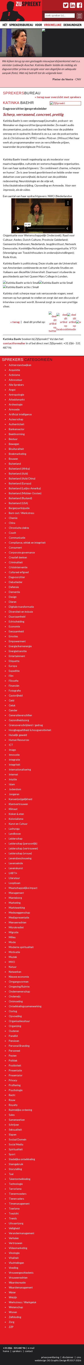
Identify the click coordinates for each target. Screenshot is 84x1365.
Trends (13, 1218)
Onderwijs (15, 996)
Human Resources (19, 739)
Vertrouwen (15, 1243)
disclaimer (67, 1357)
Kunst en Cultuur (18, 823)
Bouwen (13, 458)
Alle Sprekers (16, 384)
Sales (12, 1114)
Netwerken (15, 971)
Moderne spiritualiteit (21, 947)
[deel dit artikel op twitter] (52, 321)
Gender (13, 710)
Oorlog (13, 1011)
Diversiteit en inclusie (21, 611)
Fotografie (15, 690)
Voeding (13, 1267)
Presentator (15, 1075)
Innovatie (14, 754)
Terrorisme (15, 1188)
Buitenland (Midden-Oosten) (25, 493)
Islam (12, 784)
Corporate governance (22, 552)
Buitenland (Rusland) (20, 498)
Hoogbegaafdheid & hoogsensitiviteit (30, 730)
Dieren (12, 601)
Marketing (15, 902)
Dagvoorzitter (17, 577)
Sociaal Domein (17, 1139)
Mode (12, 942)
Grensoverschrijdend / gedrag (26, 725)
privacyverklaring (50, 1357)
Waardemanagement (21, 1287)
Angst (12, 389)
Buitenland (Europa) (20, 483)
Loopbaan (14, 883)
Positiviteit (15, 1065)
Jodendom (15, 789)
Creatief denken (18, 557)
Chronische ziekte (19, 527)
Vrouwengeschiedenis (21, 1272)
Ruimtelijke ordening (20, 1109)
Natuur (13, 966)
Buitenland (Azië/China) (22, 478)
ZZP (11, 1326)
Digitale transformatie (21, 606)
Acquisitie (14, 370)
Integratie (14, 759)
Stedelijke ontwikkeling (22, 1159)
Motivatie (14, 952)
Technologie (16, 1183)
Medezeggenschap (19, 912)
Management (16, 892)
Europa (13, 666)
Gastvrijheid (16, 695)
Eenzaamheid (16, 631)
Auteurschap (16, 419)
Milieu (12, 937)
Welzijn (13, 1297)
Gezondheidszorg (19, 720)
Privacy (13, 1080)
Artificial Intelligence (20, 414)
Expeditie (14, 670)
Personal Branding (19, 1045)
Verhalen (14, 1238)
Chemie (13, 518)
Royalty (13, 1105)
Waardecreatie (17, 1282)
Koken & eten (16, 813)
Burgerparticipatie (19, 508)
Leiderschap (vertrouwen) (23, 848)
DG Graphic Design (57, 1360)
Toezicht (14, 1213)
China (12, 522)
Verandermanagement (21, 1233)
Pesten (13, 1055)
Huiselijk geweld (18, 735)
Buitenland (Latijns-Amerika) (25, 488)
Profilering (15, 1085)
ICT (11, 744)
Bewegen (14, 444)
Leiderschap (15, 838)
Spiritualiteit (16, 1149)
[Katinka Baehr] (57, 103)
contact (29, 1351)
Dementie (14, 592)
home (6, 1351)
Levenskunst (16, 868)
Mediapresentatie (19, 917)
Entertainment (17, 656)
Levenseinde (16, 863)
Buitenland (15, 463)
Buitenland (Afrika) (19, 468)
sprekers (17, 1351)
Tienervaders (16, 1198)
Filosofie (13, 680)
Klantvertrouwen (18, 804)
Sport (12, 1154)
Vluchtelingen (16, 1262)
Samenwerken (17, 1119)
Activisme (14, 374)
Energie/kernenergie (20, 646)
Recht (12, 1095)
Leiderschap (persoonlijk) (23, 843)
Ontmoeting (16, 1001)
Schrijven (14, 1124)
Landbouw (15, 833)
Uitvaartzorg (16, 1223)
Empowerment (17, 641)
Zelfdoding (15, 1317)
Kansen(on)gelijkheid (20, 799)
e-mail (31, 1347)
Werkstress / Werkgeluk (22, 1302)
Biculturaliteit (16, 448)
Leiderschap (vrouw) (20, 853)
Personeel (14, 1050)
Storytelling (15, 1169)
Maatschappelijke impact (23, 887)
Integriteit (14, 764)
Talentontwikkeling (19, 1179)
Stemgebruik (16, 1164)
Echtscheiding (16, 621)
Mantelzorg (15, 897)
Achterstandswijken (20, 365)
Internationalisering (20, 769)
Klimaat (13, 809)
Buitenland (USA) (18, 503)
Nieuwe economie (19, 976)
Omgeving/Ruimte (19, 986)
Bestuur (13, 439)
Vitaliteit (14, 1257)
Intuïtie (13, 779)
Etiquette (14, 661)
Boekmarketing (17, 453)
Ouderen (14, 1031)
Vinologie (14, 1253)
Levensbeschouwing (20, 858)
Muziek (13, 957)
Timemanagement (19, 1203)
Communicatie (17, 537)
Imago (12, 749)
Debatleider (15, 582)
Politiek (13, 1060)
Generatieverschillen (20, 715)
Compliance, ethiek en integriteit (27, 542)
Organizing (15, 1026)
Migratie (13, 932)
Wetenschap (16, 1307)
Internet (13, 774)
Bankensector (16, 429)
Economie (14, 626)
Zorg (11, 1322)
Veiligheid (14, 1228)
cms (79, 1357)
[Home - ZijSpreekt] (21, 10)
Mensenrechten (17, 922)
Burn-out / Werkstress (21, 513)
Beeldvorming (17, 434)
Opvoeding (15, 1016)
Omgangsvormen (19, 981)
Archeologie (15, 404)
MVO (12, 961)
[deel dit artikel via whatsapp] (78, 321)
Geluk (12, 705)
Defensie (14, 587)
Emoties (13, 636)
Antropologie (16, 394)
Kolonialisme (16, 818)
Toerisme (14, 1208)
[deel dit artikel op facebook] (61, 321)
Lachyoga (14, 828)
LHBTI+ (13, 873)
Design (13, 596)
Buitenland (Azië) (18, 473)
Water (12, 1292)
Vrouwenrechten (18, 1277)
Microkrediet (16, 927)
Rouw (12, 1100)
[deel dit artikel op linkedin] (71, 321)
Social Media (16, 1144)
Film (11, 675)
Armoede (14, 409)
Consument (15, 547)
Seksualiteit (15, 1129)
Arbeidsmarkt (17, 399)
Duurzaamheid (17, 616)
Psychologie (15, 1090)
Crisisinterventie (18, 567)
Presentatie (15, 1070)
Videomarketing (18, 1248)
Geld (11, 700)
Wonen (13, 1312)
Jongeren (14, 794)
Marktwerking (17, 907)
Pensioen (14, 1040)
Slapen (12, 1134)
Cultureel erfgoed (19, 572)
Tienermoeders (17, 1193)
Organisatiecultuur (19, 1021)
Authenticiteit (16, 424)
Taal (11, 1174)
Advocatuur (15, 379)
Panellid (13, 1035)
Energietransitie (18, 651)
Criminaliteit (16, 562)
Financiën (14, 685)
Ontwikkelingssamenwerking (25, 1006)
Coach (12, 532)
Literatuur (14, 878)
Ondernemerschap (19, 991)
